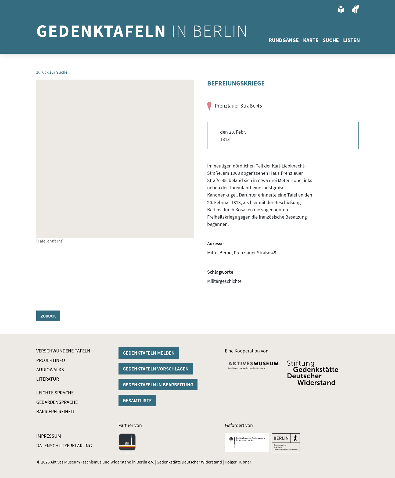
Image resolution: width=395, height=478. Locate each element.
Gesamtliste (137, 400)
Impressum (48, 436)
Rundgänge (284, 40)
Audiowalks (50, 369)
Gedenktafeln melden (149, 353)
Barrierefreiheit (55, 411)
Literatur (47, 379)
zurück (48, 316)
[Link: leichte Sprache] (341, 9)
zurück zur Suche (51, 72)
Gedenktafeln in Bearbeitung (158, 384)
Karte (310, 40)
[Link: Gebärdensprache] (355, 9)
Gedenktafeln (142, 30)
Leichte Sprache (55, 393)
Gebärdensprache (57, 402)
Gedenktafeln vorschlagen (156, 369)
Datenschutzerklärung (64, 446)
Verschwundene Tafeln (63, 351)
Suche (331, 40)
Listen (351, 40)
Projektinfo (50, 360)
